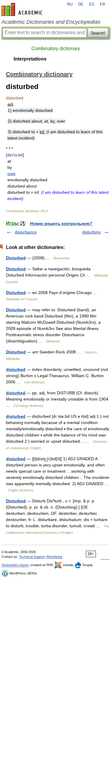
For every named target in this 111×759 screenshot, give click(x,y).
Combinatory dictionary (55, 48)
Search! (98, 33)
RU (70, 4)
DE (80, 4)
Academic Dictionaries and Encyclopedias (50, 22)
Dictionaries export (14, 565)
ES (91, 4)
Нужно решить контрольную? (61, 223)
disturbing (91, 232)
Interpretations (30, 58)
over (11, 173)
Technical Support (32, 556)
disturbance (26, 232)
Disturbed (16, 257)
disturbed (15, 369)
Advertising (54, 556)
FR (102, 4)
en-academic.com (22, 9)
